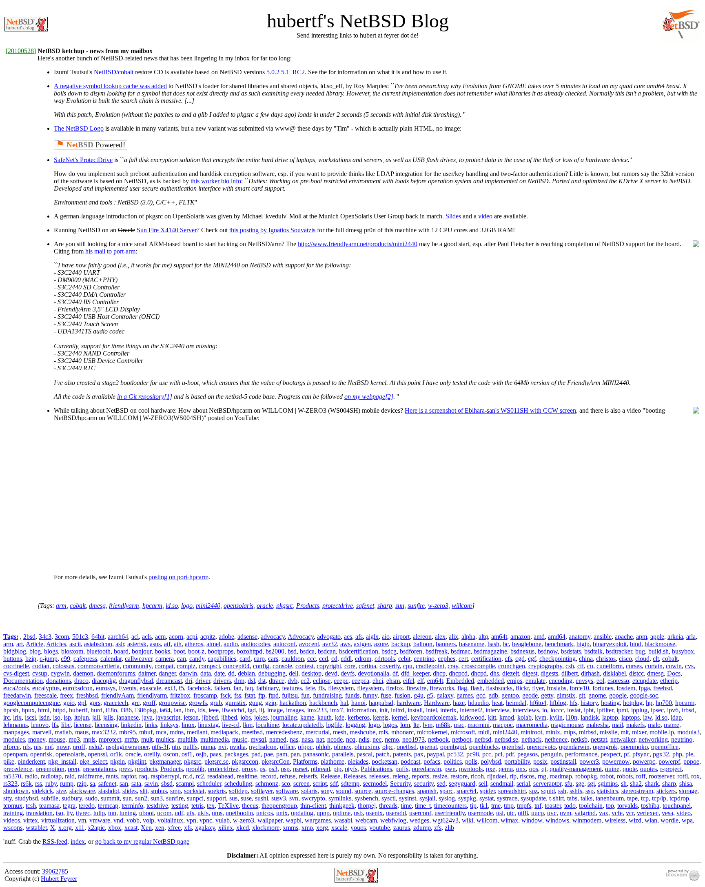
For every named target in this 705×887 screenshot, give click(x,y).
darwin (188, 673)
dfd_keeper (415, 673)
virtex (30, 820)
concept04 (236, 665)
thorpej (367, 805)
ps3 (272, 768)
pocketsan (384, 761)
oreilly (152, 754)
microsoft (463, 732)
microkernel (432, 732)
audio (231, 643)
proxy (249, 768)
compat (164, 665)
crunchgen (511, 665)
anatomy (579, 636)
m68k (443, 724)
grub (216, 702)
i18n (111, 710)
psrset (300, 768)
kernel (400, 717)
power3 (589, 761)
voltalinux (170, 820)
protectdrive (337, 605)
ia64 (165, 710)
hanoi (358, 702)
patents (402, 754)
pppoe (691, 761)
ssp (589, 790)
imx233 (317, 710)
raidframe (90, 776)
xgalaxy (205, 827)
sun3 (157, 798)
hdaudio (478, 702)
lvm (427, 724)
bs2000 (275, 651)
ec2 (305, 680)
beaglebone (526, 643)
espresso (618, 680)
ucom (164, 812)
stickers (666, 790)
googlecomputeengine (31, 702)
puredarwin (426, 768)
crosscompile (478, 665)
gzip (270, 702)
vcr (630, 812)
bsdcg (389, 651)
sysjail (427, 798)
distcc (636, 673)
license (82, 724)
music (239, 739)
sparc (446, 790)
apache (624, 636)
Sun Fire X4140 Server (167, 230)
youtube (379, 827)
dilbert (569, 673)
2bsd (29, 636)
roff (640, 776)
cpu (407, 665)
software (287, 790)
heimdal (516, 702)
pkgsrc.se (216, 761)
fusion (402, 695)
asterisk (136, 643)
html (43, 710)
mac (459, 724)
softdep (238, 790)
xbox (114, 827)
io (544, 710)
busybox (683, 651)
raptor (128, 776)
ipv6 (672, 710)
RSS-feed (54, 841)
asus (155, 643)
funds (352, 695)
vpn (191, 820)
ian (178, 710)
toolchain (591, 805)
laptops (630, 717)
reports (420, 776)
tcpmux (12, 805)
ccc (311, 658)
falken (222, 688)
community (137, 665)
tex (211, 805)
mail (617, 724)
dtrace (276, 680)
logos (390, 724)
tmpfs (524, 805)
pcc (486, 754)
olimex (342, 746)
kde (339, 717)
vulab (222, 820)
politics (452, 761)
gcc (480, 695)
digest (529, 673)
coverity (389, 665)
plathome (332, 761)
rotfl (682, 776)
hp (649, 702)
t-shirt (556, 798)
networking (653, 739)
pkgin (117, 761)
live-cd (230, 724)
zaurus (401, 827)
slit (143, 790)
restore (459, 776)
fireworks (442, 688)
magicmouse (567, 724)
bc (506, 643)
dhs (494, 673)
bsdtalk (593, 651)
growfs (198, 702)
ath (178, 643)
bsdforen (411, 651)
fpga (644, 688)
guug (255, 702)
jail (96, 717)
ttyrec (83, 812)
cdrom (363, 658)
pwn (450, 768)
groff (149, 702)
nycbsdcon (263, 746)
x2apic (96, 827)
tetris (197, 805)
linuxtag (208, 724)
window (531, 820)
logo (187, 605)
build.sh (658, 651)
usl (499, 812)
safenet (365, 605)
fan (237, 688)
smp (175, 790)
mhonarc (402, 732)
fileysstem (370, 688)
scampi (185, 783)
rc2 (200, 776)
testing (179, 805)
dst (262, 680)
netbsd (482, 739)
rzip (81, 783)
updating (302, 812)
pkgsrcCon (276, 761)
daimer (146, 673)
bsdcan (327, 651)
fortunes (602, 688)
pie (689, 754)
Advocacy (301, 636)
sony (327, 790)
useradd (396, 812)
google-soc (644, 695)
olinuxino (367, 746)
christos (606, 658)
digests (549, 673)
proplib (195, 768)
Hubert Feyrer (59, 878)
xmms (290, 827)
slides (129, 790)
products (146, 768)
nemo (392, 739)
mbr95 (127, 732)
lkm (248, 724)
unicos (264, 812)
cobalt (78, 605)
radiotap (51, 776)
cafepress (85, 658)
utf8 (523, 812)
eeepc (341, 680)
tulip (99, 812)
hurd (96, 710)
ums (217, 812)
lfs (55, 724)
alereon (422, 636)
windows (557, 820)
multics (165, 739)
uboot (146, 812)
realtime (247, 776)
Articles (56, 643)
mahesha (597, 724)
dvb (292, 680)
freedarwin (17, 695)
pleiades (358, 761)
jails (108, 717)
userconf (420, 812)
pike (8, 761)
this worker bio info (216, 181)
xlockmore (265, 827)
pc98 (472, 754)
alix (453, 636)
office (287, 746)
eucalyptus (46, 688)
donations (58, 680)
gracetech (116, 702)
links (151, 724)
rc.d (188, 776)
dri (188, 680)
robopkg (586, 776)
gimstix (565, 695)
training (13, 812)
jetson (191, 717)
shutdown (16, 790)
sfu (568, 783)
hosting (610, 702)
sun (399, 605)
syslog (447, 798)
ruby (51, 783)
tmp (509, 805)
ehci (377, 680)
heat (497, 702)
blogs (51, 651)
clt (656, 658)
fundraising (327, 695)
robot (607, 776)
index (78, 841)
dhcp (439, 673)
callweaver (138, 658)
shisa (685, 783)
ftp (261, 695)
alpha (468, 636)
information (361, 710)
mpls (89, 739)
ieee (213, 710)
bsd (292, 651)
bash (493, 643)
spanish (427, 790)
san (124, 783)
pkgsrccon (245, 761)
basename (471, 643)
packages (236, 754)
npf (48, 746)
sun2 (141, 798)
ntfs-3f (160, 746)
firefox (394, 688)
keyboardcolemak (434, 717)
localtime (267, 724)
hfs (573, 702)
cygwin (60, 673)
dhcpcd (458, 673)
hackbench (323, 702)
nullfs (190, 746)
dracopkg (104, 680)
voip (148, 820)
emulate (535, 680)
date (219, 673)
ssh (562, 790)
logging (355, 724)
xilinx (225, 827)
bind (635, 643)
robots (625, 776)
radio (31, 776)
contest (304, 665)
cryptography (545, 665)
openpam (15, 754)
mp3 (74, 739)
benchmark (559, 643)
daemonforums (116, 673)
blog (35, 651)
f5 (181, 688)
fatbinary (267, 688)
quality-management (576, 768)
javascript (168, 717)
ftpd (273, 695)
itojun (81, 717)
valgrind (585, 812)
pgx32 (661, 754)
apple (657, 636)
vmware (99, 820)
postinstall (563, 761)
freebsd (662, 688)
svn (293, 798)
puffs (401, 768)
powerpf (669, 761)
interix (448, 710)
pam (281, 754)
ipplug (639, 710)
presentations (99, 768)
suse (246, 798)
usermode (480, 812)
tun (112, 812)
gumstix (235, 702)
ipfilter (605, 710)
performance (581, 754)
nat (320, 739)
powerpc (644, 761)
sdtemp (350, 783)
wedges (419, 820)
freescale (45, 695)
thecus (250, 805)
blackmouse (660, 643)
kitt (492, 717)
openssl (97, 754)
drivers (222, 680)
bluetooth (98, 651)
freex (66, 695)
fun (305, 695)
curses (634, 665)
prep (73, 768)
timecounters (450, 805)
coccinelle (16, 665)
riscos (527, 776)
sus (233, 798)
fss (237, 695)
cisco (625, 658)
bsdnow (548, 651)
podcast (410, 761)
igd (252, 710)
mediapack (224, 732)
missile (608, 732)
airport (401, 636)
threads (388, 805)
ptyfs (351, 768)
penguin (551, 754)
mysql (258, 739)
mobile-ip (662, 732)
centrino (424, 658)
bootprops (220, 651)
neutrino (681, 739)
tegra (69, 805)
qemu (506, 768)
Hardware (437, 702)
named (277, 739)
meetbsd (252, 732)
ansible (603, 636)
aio (386, 636)
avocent (309, 643)
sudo (91, 798)
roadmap (561, 776)
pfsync (641, 754)
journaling (284, 717)
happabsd (381, 702)
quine (612, 768)
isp (67, 717)
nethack (531, 739)
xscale (339, 827)
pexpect (611, 754)
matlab (63, 732)
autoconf (284, 643)
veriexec (647, 812)
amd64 (556, 636)
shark (652, 783)
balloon (422, 643)
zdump (422, 827)
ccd (323, 658)
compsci (209, 665)
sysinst (407, 798)
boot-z (196, 651)
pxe (490, 768)
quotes (648, 768)
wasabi (343, 820)
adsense (247, 636)
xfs (188, 827)
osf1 (187, 754)
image (275, 710)
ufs (190, 812)
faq (249, 688)
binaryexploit (610, 643)
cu (590, 665)
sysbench (366, 798)
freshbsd (87, 695)
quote (630, 768)
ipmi (622, 710)
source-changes (394, 790)
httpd (59, 710)
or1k (116, 754)
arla (691, 636)
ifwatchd (233, 710)
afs (359, 636)
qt (543, 768)
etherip (669, 680)
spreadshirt (512, 790)
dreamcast (169, 680)
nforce (11, 746)
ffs (321, 688)
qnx (521, 768)
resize (439, 776)
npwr (62, 746)
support (216, 798)
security (424, 783)
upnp (323, 812)
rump (66, 783)
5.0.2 (272, 72)
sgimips (608, 783)
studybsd (26, 798)
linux (188, 724)
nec (376, 739)
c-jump (49, 658)
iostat (574, 710)
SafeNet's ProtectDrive (83, 159)
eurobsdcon (78, 688)
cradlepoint (430, 665)
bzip (30, 658)
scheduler (209, 783)
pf (626, 754)
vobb (133, 820)
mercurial (318, 732)
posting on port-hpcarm (178, 577)
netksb (579, 739)
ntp (176, 746)
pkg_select (93, 761)
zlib (449, 827)
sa (92, 783)
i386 (126, 710)
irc (6, 717)
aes (348, 636)
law (647, 717)
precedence (17, 768)
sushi (261, 798)
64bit (97, 636)
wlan (651, 820)
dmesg (97, 605)
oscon (170, 754)
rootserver (661, 776)
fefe (310, 688)
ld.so (172, 605)
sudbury (72, 798)
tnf (537, 805)
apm (641, 636)
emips (514, 680)
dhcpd (479, 673)
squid (548, 790)
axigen (362, 643)
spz (533, 790)
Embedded (460, 680)
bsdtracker (619, 651)
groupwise (172, 702)
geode (530, 695)
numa (208, 746)
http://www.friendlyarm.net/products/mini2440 (357, 243)
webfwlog (393, 820)
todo (570, 805)
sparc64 (467, 790)
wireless (615, 820)
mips (569, 732)
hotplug (633, 702)
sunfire (416, 605)
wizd (635, 820)
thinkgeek (342, 805)
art (19, 643)
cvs (689, 665)
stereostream (637, 790)
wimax (509, 820)
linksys (169, 724)
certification (486, 658)
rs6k (26, 783)
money (36, 739)
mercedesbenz (284, 732)
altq (483, 636)
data (205, 673)
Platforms (305, 761)
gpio (69, 702)
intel (431, 710)
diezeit (510, 673)
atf (167, 643)
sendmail (501, 783)
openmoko (634, 746)
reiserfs (308, 776)
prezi (125, 768)
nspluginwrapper (127, 746)
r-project (671, 768)
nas (294, 739)
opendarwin (574, 746)
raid (70, 776)
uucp (537, 812)
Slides (453, 216)
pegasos (527, 754)
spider (487, 790)
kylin (556, 717)
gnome (597, 695)
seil (483, 783)
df (395, 673)
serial (523, 783)
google (618, 695)
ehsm (393, 680)
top (610, 805)
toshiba (650, 805)
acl (135, 636)
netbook (438, 739)
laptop (610, 717)
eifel (408, 680)
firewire (416, 688)
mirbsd (587, 732)
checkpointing (557, 658)
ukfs (202, 812)
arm (61, 605)
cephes (446, 658)
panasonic (316, 754)
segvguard (462, 783)
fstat (249, 695)
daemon (83, 673)
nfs (27, 746)
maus (82, 732)
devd (331, 673)
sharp (384, 605)
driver (202, 680)
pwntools (471, 768)
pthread (320, 768)
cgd (520, 658)
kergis (380, 717)
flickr (522, 688)
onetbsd (407, 746)
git (582, 695)
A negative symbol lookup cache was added (110, 85)
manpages (16, 732)
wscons (12, 827)
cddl (346, 658)
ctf (580, 665)
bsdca (307, 651)
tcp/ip (659, 798)
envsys (584, 680)
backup (400, 643)
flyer (537, 688)
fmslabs (556, 688)
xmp (307, 827)
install (415, 710)
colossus (63, 665)
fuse (386, 695)
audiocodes (255, 643)
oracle (265, 605)
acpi (191, 636)
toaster (553, 805)
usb (358, 812)
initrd (397, 710)
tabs (572, 798)
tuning (128, 812)
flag (462, 688)
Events (127, 688)
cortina (367, 665)
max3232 (104, 732)
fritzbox (180, 695)
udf (179, 812)
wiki (467, 820)
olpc (387, 746)
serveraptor (547, 783)
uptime (341, 812)
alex (440, 636)
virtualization (58, 820)
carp (259, 658)
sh (624, 783)
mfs (383, 732)
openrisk (41, 754)
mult (147, 739)
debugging (272, 673)
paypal (435, 754)
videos (11, 820)
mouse (57, 739)
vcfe (617, 812)
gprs (94, 702)
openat (428, 746)
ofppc (305, 746)
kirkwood (472, 717)
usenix (374, 812)
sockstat (194, 790)
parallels (342, 754)
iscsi (30, 717)
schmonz (266, 783)
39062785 (55, 871)
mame (671, 724)
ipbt (589, 710)
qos (533, 768)
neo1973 (413, 739)
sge (580, 783)
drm (239, 680)
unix (282, 812)
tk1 (484, 805)
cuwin (674, 665)
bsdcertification (358, 651)
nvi (222, 746)
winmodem (586, 820)
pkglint (137, 761)
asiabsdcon (98, 643)
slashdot (108, 790)
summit (110, 798)
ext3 (169, 688)
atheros (194, 643)
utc (510, 812)
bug (640, 651)
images (295, 710)
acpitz (207, 636)
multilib (187, 739)
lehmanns (15, 724)
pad (256, 754)
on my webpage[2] (368, 396)
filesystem (341, 688)
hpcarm (152, 605)
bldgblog (14, 651)
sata (136, 783)
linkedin (131, 724)
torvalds (627, 805)
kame (307, 717)
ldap (676, 717)
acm (160, 636)
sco (286, 783)
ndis (364, 739)
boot (179, 651)
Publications (376, 768)
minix (552, 732)
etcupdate (644, 680)
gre (135, 702)
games (465, 695)
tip (473, 805)
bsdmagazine (490, 651)
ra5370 (12, 776)
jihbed (229, 717)
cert (463, 658)
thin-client (313, 805)
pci (498, 754)
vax (603, 812)
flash (476, 688)
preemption (49, 768)
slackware (82, 790)
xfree (174, 827)
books (162, 651)
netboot (461, 739)
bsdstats (571, 651)
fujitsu (290, 695)
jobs (245, 717)
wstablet (36, 827)
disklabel (614, 673)
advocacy (273, 636)
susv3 (278, 798)
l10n (571, 717)
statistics (607, 790)
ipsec (657, 710)
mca (161, 732)
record (268, 776)
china (586, 658)
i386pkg (145, 710)
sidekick (42, 790)
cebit (404, 658)
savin (151, 783)
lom (405, 724)
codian (40, 665)
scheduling (238, 783)
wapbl (294, 820)
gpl (82, 702)
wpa (687, 820)
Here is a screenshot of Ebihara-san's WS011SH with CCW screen (490, 410)
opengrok (605, 746)
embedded (490, 680)
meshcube (362, 732)
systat (486, 798)
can (181, 658)
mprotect (110, 739)
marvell (41, 732)
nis (37, 746)
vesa (667, 812)
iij (261, 710)
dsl (251, 680)
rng (542, 776)
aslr (119, 643)
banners (446, 643)
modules (14, 739)
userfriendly (450, 812)
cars (273, 658)
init (383, 710)
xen (159, 827)
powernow (616, 761)
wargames (318, 820)
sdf (334, 783)
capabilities (222, 658)
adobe (226, 636)
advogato (329, 636)
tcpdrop (679, 798)
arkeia (675, 636)
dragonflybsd (136, 680)
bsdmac (460, 651)
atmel (213, 643)
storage (688, 790)
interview (497, 710)
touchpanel (677, 805)
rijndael (496, 776)
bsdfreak (437, 651)
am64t (499, 636)
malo (654, 724)
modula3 (688, 732)
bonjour (141, 651)
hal (344, 702)
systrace (507, 798)
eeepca (360, 680)
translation (39, 812)
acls (147, 636)
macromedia (532, 724)
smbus (159, 790)
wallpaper (269, 820)
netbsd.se (506, 739)
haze (459, 702)
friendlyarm (124, 605)
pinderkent (31, 761)
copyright (329, 665)
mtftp (131, 739)
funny (370, 695)
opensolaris (238, 605)
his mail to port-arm (110, 251)
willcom (462, 605)
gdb (493, 695)
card (245, 658)
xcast (130, 827)
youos (358, 827)
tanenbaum (610, 798)
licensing (106, 724)
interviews (525, 710)
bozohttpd (249, 651)
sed (441, 783)
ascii (75, 643)
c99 (65, 658)
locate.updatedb (302, 724)
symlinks (339, 798)
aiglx (372, 636)
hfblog (558, 702)
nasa (307, 739)
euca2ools (16, 688)
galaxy (445, 695)
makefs (635, 724)
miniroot (531, 732)
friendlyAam (117, 695)
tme (496, 805)
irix (17, 717)
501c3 (80, 636)
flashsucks (499, 688)
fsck (225, 695)
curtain (654, 665)
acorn (176, 636)
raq (143, 776)
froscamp (205, 695)
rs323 (10, 783)
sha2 (636, 783)
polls (471, 761)
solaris (309, 790)
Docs (674, 673)
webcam (366, 820)
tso (59, 812)
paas (215, 754)
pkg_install (62, 761)
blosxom (72, 651)
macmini (479, 724)
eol (600, 680)
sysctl (388, 798)
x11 (79, 827)
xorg (322, 827)
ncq (350, 739)
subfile (49, 798)
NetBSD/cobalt (113, 72)
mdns (177, 732)
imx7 (336, 710)
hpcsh (10, 710)
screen (301, 783)
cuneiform (609, 665)
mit (625, 732)
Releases (355, 776)
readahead (220, 776)
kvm (540, 717)
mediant (197, 732)
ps (262, 768)
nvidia (238, 746)
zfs (437, 827)
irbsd (688, 710)
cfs (508, 658)
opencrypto (541, 746)
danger (167, 673)
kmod (506, 717)
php (677, 754)
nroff (79, 746)
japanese (128, 717)
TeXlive (228, 805)
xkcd (242, 827)
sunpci (195, 798)
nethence (556, 739)
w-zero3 (438, 605)
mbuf (146, 732)
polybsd (491, 761)
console (282, 665)
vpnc (206, 820)
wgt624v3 (445, 820)
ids (201, 710)
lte (416, 724)
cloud (642, 658)
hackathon (292, 702)
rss (38, 783)
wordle (669, 820)
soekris (217, 790)
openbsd (512, 746)
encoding (560, 680)
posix (540, 761)
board (121, 651)
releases (379, 776)
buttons (12, 658)
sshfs (576, 790)
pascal (364, 754)
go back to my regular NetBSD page (142, 841)
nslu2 (95, 746)
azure (381, 643)
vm (82, 820)
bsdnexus (522, 651)
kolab (524, 717)
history (589, 702)
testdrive (157, 805)
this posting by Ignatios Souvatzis (272, 230)
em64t (435, 680)
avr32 (329, 643)
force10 (579, 688)
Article (34, 643)
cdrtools (385, 658)
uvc (551, 812)
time (406, 805)
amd (539, 636)
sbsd (167, 783)
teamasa (49, 805)
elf (420, 680)
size (61, 790)
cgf (532, 658)
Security (400, 783)
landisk (590, 717)
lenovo (40, 724)
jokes (261, 717)
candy (196, 658)
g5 (430, 695)
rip (513, 776)
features (292, 688)
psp (285, 768)
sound (343, 790)
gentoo (510, 695)
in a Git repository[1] (144, 396)
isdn (44, 717)
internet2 (471, 710)
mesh (339, 732)
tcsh (31, 805)
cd (334, 658)
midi (484, 732)
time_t (423, 805)
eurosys (105, 688)
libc (66, 724)
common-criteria (99, 665)
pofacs (431, 761)
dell (293, 673)
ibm (190, 710)
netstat (599, 739)
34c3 (45, 636)
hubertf (78, 710)
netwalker (622, 739)
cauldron (293, 658)
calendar (111, 658)
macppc (503, 724)
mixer (639, 732)
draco (81, 680)
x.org (65, 827)
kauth (324, 717)
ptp (337, 768)
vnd (118, 820)
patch (383, 754)
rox (695, 776)
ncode (335, 739)
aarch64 (118, 636)
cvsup (39, 673)
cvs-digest (16, 673)
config (261, 665)
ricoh (477, 776)
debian (246, 673)
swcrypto (313, 798)
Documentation (23, 680)
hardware (409, 702)
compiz (186, 665)
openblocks (484, 746)
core (349, 665)
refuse (287, 776)
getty (547, 695)
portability (517, 761)
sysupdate (533, 798)
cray (453, 665)
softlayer (262, 790)
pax (418, 754)
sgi (591, 783)
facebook (199, 688)
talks (586, 798)
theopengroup (279, 805)
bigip (583, 643)
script (320, 783)
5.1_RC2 (293, 72)
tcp (645, 798)
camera (164, 658)
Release (330, 776)
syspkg (467, 798)
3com (62, 636)
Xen (146, 827)
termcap (108, 805)
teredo (87, 805)
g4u (418, 695)
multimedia (214, 739)
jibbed (210, 717)
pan (295, 754)
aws (345, 643)
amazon (520, 636)
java (147, 717)
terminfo (132, 805)
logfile (334, 724)
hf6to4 (538, 702)
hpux (28, 710)
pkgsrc (284, 605)
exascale (150, 688)
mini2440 (208, 605)
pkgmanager (165, 761)
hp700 (664, 702)
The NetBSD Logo (79, 128)
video (485, 216)
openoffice (664, 746)
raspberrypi (165, 776)
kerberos (359, 717)
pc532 (455, 754)
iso (56, 717)
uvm (565, 812)
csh (569, 665)
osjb (201, 754)
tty (70, 812)
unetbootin (239, 812)
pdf (509, 754)
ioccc (557, 710)
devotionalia (373, 673)
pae (268, 754)
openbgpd (453, 746)
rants (112, 776)
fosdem (625, 688)
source (363, 790)
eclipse (321, 680)
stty (7, 798)
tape (632, 798)
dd (231, 673)
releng (400, 776)
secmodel (375, 783)
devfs (348, 673)
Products (307, 605)
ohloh (323, 746)
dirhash (590, 673)
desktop (311, 673)
